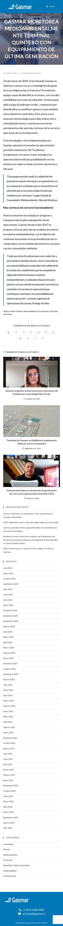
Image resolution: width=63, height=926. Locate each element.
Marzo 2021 (8, 770)
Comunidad (26, 73)
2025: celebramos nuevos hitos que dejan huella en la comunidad (31, 522)
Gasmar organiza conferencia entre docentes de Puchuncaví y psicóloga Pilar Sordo (31, 392)
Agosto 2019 (9, 823)
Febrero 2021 (9, 775)
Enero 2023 (8, 711)
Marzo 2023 (8, 701)
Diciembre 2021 (10, 738)
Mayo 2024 (8, 637)
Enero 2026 (8, 573)
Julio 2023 (7, 685)
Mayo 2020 (8, 801)
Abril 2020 (7, 807)
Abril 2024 (7, 642)
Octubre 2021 (9, 743)
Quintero (53, 311)
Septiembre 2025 (10, 584)
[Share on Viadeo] (35, 338)
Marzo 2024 (8, 647)
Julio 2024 (7, 632)
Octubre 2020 (9, 791)
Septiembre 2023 (10, 674)
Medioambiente (30, 311)
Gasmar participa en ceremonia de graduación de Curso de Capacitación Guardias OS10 (31, 492)
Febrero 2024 (9, 653)
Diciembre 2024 (10, 610)
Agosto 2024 (9, 626)
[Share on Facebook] (16, 332)
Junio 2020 (8, 796)
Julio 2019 (7, 828)
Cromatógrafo (15, 311)
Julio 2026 (7, 568)
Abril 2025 (7, 600)
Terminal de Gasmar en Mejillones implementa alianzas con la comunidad (32, 442)
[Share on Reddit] (20, 338)
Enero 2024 (8, 658)
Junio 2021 (8, 759)
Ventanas (7, 314)
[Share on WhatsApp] (43, 338)
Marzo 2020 (8, 812)
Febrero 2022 (9, 727)
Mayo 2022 (8, 716)
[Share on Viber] (46, 332)
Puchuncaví (43, 311)
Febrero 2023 (9, 706)
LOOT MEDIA (41, 923)
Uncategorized (9, 876)
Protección (36, 73)
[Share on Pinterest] (31, 332)
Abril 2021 (7, 764)
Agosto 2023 (9, 679)
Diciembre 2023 (10, 663)
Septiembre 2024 (10, 621)
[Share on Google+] (23, 332)
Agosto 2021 (9, 748)
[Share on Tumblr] (28, 338)
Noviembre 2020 (10, 785)
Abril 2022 (7, 722)
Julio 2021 (7, 754)
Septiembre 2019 (10, 817)
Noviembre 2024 (10, 616)
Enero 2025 (8, 605)
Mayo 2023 (8, 690)
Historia (6, 849)
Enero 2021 (8, 780)
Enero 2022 (8, 732)
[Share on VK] (53, 332)
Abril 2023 (7, 695)
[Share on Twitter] (8, 332)
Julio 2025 (7, 589)
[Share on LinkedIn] (38, 332)
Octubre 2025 (9, 579)
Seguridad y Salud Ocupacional (16, 865)
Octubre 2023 (9, 669)
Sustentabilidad (10, 871)
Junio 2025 (8, 594)
